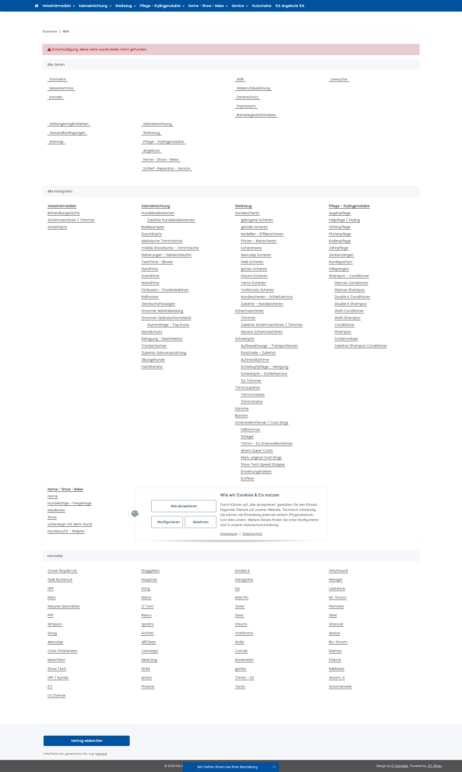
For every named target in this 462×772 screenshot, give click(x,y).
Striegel (247, 436)
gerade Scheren (254, 226)
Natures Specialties (64, 606)
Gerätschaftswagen (158, 303)
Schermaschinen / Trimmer (71, 220)
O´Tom (147, 606)
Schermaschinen (249, 310)
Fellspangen (339, 268)
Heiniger (335, 579)
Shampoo (343, 331)
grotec (240, 668)
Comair (241, 650)
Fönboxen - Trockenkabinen (165, 289)
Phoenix (147, 686)
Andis (239, 642)
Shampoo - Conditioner (349, 275)
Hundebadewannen (157, 213)
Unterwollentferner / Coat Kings (261, 422)
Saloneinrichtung (157, 123)
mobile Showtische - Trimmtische (170, 247)
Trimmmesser (253, 394)
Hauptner (149, 579)
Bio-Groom (338, 642)
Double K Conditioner (352, 296)
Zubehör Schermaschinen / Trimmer (272, 324)
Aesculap (55, 642)
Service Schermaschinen (262, 331)
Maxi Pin (241, 597)
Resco (146, 615)
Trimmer (248, 317)
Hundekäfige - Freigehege (69, 503)
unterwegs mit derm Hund (70, 524)
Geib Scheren (252, 261)
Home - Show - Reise (161, 159)
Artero (146, 677)
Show (52, 517)
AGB (240, 79)
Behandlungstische (64, 213)
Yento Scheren (253, 282)
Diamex (335, 650)
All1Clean (148, 642)
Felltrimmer (250, 429)
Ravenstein (244, 659)
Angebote (151, 150)
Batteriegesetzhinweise (256, 114)
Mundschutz (151, 331)
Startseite (57, 79)
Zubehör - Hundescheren (262, 303)
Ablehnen (201, 522)
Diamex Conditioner (351, 282)
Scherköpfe (57, 226)
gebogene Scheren (257, 220)
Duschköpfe (151, 233)
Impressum (228, 534)
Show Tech (57, 668)
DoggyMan (150, 570)
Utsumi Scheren (254, 275)
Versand (101, 754)
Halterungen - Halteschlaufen (166, 254)
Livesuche (339, 79)
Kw (237, 588)
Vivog (52, 633)
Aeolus (334, 633)
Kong (145, 588)
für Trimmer (251, 380)
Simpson (55, 624)
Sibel (333, 615)
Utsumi (241, 624)
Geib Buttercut (60, 579)
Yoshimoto (244, 633)
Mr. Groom (337, 597)
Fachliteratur (152, 366)
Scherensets (251, 247)
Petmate (336, 606)
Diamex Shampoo (350, 289)
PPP (50, 615)
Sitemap (56, 141)
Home (53, 496)
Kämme (242, 408)
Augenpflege (340, 213)
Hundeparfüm (341, 261)
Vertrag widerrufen (87, 740)
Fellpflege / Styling (344, 220)
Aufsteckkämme (255, 359)
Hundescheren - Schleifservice (267, 296)
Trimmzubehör (247, 387)
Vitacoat (336, 624)
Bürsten (241, 415)
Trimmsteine (252, 401)
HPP (51, 588)
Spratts (147, 624)
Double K (242, 570)
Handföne (149, 268)
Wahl (145, 668)
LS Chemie (56, 695)
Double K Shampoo (351, 303)
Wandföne (150, 282)
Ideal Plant (56, 659)
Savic (239, 615)
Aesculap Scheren (256, 254)
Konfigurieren (168, 522)
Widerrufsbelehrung (253, 88)
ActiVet (147, 633)
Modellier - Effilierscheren (262, 233)
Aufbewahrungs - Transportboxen (269, 345)
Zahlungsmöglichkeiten (69, 123)
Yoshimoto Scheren (257, 289)
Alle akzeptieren (184, 506)
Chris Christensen (62, 650)
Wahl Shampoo (347, 317)
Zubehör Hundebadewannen (171, 220)
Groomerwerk (340, 686)
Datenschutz (253, 534)
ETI (50, 686)
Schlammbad (346, 338)
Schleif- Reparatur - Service (166, 168)
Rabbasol (336, 668)
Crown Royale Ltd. (62, 570)
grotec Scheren (254, 268)
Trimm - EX (244, 677)
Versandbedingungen (67, 132)
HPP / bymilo (58, 677)
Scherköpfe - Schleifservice (264, 373)
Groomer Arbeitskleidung (162, 310)
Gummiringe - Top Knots (168, 324)
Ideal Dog (149, 659)
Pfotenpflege (340, 233)
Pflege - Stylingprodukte (163, 141)
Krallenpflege (340, 240)
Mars (52, 597)
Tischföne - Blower (157, 261)
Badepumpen (152, 226)
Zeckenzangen (341, 254)
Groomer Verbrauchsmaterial (166, 317)
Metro (146, 597)
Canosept (149, 650)
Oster (239, 606)
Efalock (335, 659)
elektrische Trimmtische (161, 240)
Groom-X (337, 677)
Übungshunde (153, 359)
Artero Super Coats (257, 450)
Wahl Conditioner (349, 310)
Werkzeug (151, 132)
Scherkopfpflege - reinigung (264, 366)
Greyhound (338, 570)
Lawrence (337, 588)
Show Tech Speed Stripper (263, 464)
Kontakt (55, 97)
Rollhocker (150, 296)
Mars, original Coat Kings (261, 457)
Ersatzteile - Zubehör (258, 352)
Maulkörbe (56, 510)
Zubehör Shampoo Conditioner (361, 345)
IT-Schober (400, 766)
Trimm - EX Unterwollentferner (266, 443)
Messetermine (61, 88)
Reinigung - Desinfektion (162, 338)
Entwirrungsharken (256, 471)
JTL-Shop (434, 766)
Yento (240, 686)
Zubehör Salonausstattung (163, 352)
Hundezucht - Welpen (66, 531)
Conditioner (344, 324)
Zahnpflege (338, 247)
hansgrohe (244, 579)
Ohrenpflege (339, 226)
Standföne (150, 275)
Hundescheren (247, 213)
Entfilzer (247, 478)
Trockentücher (154, 345)
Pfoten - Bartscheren (258, 240)
